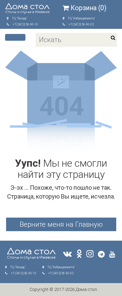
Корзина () (88, 8)
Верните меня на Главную (61, 224)
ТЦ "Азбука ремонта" (81, 18)
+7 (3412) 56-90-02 (81, 24)
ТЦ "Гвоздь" (19, 18)
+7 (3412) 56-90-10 (25, 24)
